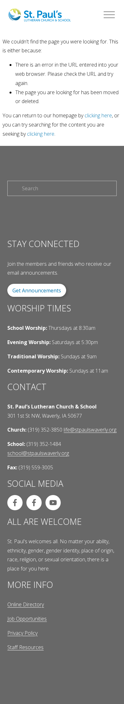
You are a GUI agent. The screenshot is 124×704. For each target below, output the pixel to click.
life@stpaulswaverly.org (90, 429)
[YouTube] (53, 502)
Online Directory (25, 604)
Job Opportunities (27, 618)
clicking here (98, 115)
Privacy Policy (22, 632)
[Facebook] (15, 502)
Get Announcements (36, 290)
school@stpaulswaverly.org (38, 453)
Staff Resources (25, 647)
